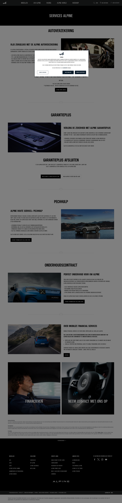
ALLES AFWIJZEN (68, 72)
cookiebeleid (65, 67)
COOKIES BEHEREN (42, 72)
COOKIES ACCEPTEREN (80, 72)
